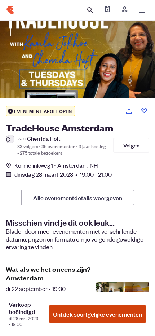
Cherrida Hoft (43, 138)
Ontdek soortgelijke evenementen (97, 314)
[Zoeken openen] (90, 10)
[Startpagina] (10, 10)
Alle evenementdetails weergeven (77, 198)
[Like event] (144, 111)
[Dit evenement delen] (129, 111)
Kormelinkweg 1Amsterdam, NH (56, 165)
